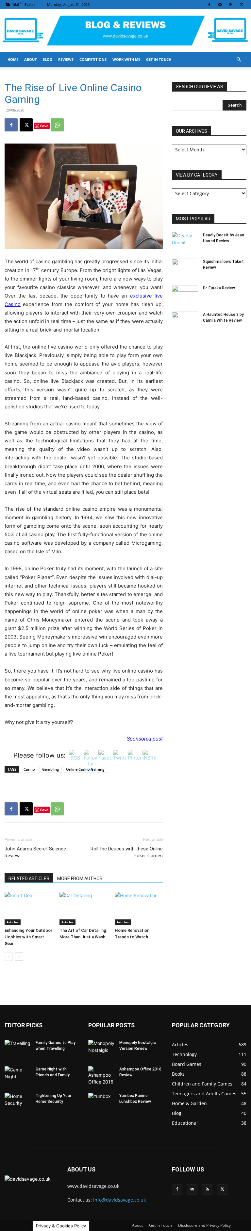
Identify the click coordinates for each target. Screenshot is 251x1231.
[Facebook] (209, 4)
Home (13, 59)
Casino (29, 769)
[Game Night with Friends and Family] (18, 1075)
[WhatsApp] (57, 124)
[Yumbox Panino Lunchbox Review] (101, 1102)
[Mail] (220, 4)
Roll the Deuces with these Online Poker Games (127, 852)
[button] (238, 60)
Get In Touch (158, 59)
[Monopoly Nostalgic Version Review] (101, 1049)
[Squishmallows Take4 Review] (185, 268)
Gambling (50, 769)
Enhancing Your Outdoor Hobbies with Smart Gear (28, 937)
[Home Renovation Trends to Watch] (139, 908)
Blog (47, 59)
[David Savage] (125, 30)
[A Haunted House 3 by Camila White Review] (185, 321)
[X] (241, 4)
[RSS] (231, 4)
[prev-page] (9, 956)
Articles (13, 922)
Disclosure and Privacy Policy (204, 1225)
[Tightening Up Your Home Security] (18, 1102)
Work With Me (126, 59)
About (30, 59)
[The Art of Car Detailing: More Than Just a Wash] (83, 908)
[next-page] (19, 956)
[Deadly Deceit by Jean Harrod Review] (185, 241)
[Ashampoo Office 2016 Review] (101, 1075)
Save (44, 125)
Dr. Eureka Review (219, 288)
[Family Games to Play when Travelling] (18, 1049)
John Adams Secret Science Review (35, 852)
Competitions (93, 59)
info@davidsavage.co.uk (119, 1200)
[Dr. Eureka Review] (185, 294)
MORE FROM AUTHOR (80, 878)
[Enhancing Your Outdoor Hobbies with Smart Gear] (29, 908)
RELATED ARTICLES (28, 878)
